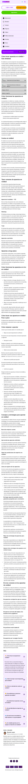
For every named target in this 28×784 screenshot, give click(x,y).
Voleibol (7, 46)
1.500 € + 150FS (16, 7)
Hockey (7, 39)
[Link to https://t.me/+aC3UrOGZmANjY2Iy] (14, 761)
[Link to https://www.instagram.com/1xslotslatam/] (11, 761)
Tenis (6, 43)
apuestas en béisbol (15, 312)
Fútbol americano (9, 36)
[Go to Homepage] (11, 1)
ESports (7, 28)
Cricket (7, 25)
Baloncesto (8, 18)
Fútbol (6, 32)
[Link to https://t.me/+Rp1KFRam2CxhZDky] (17, 761)
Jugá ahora (14, 12)
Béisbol (7, 21)
